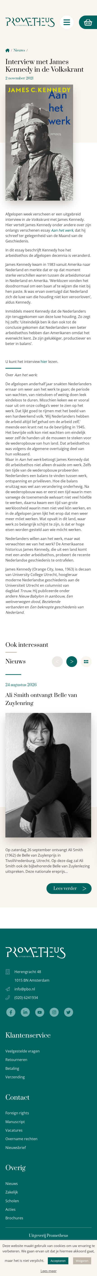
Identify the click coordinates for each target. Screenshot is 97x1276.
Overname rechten (21, 1138)
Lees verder (69, 888)
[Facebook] (10, 1012)
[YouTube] (39, 1012)
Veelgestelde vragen (22, 1051)
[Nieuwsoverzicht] (86, 661)
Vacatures (14, 1130)
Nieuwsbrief (15, 1147)
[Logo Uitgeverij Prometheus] (30, 22)
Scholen (12, 1200)
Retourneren (16, 1059)
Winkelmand (79, 22)
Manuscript (15, 1121)
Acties (10, 1209)
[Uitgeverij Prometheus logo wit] (35, 952)
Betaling (12, 1068)
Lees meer (49, 1271)
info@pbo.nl (24, 989)
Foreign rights (17, 1112)
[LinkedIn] (25, 1012)
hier (44, 361)
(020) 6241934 (26, 997)
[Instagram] (54, 1012)
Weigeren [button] (82, 1261)
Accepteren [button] (58, 1261)
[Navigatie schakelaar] (67, 22)
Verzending (15, 1077)
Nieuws (19, 50)
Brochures (14, 1218)
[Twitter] (68, 1012)
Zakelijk (11, 1192)
